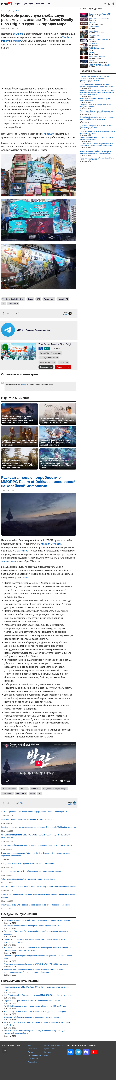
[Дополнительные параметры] (75, 313)
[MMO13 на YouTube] (94, 1052)
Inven (25, 577)
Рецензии (40, 4)
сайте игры (23, 550)
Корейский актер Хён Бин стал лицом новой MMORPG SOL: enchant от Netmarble (38, 995)
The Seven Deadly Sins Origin (13, 299)
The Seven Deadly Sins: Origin (55, 344)
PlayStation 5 (13, 303)
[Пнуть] (11, 313)
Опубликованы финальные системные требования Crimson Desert (32, 1001)
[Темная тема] (109, 3)
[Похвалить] (3, 313)
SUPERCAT (35, 789)
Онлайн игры (32, 1049)
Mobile (32, 793)
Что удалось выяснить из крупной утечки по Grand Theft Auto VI (27, 863)
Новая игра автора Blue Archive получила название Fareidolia (95, 99)
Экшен (30, 299)
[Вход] (112, 3)
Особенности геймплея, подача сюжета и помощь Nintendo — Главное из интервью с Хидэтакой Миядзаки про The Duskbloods (17, 419)
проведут (49, 133)
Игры (17, 4)
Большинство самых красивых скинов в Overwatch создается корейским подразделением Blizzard (94, 78)
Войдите (24, 384)
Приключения (49, 299)
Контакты (47, 1052)
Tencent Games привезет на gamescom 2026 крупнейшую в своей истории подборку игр (96, 144)
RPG (38, 299)
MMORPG (23, 789)
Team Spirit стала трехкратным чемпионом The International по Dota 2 (97, 132)
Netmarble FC (63, 299)
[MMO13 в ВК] (70, 1052)
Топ (48, 4)
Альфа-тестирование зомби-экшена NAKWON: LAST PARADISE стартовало (36, 964)
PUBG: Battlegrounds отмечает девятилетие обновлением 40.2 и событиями (36, 1006)
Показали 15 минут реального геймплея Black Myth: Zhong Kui (27, 819)
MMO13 (30, 1045)
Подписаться (63, 367)
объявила (18, 33)
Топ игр (30, 1052)
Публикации (28, 4)
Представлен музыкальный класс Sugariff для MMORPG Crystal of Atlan (97, 159)
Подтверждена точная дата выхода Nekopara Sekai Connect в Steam (97, 126)
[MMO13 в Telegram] (78, 1052)
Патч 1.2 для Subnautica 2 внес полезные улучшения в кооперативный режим (34, 812)
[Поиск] (105, 3)
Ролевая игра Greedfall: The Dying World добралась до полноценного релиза (36, 1011)
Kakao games (7, 793)
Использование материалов (54, 1045)
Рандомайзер (32, 1062)
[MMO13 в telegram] (29, 336)
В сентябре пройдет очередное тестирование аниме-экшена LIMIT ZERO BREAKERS (37, 845)
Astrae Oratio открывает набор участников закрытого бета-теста (27, 879)
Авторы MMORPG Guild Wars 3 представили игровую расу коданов (96, 138)
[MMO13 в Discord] (86, 1052)
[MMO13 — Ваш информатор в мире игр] (6, 3)
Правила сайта (49, 1049)
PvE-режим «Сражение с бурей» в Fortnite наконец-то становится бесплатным (37, 920)
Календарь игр (33, 1059)
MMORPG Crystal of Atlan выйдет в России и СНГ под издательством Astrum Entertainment (55, 443)
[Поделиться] (17, 313)
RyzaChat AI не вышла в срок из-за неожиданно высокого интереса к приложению (35, 905)
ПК (40, 793)
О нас (46, 1055)
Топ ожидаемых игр (34, 1055)
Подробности (21, 793)
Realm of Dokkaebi (51, 543)
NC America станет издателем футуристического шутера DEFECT (31, 926)
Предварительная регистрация (54, 789)
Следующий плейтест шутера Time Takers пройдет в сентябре (95, 106)
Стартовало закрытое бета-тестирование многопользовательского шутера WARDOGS (96, 85)
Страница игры (46, 367)
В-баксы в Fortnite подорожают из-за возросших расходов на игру (31, 1017)
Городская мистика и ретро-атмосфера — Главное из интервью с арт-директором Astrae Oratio (57, 420)
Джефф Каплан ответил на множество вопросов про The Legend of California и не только (19, 443)
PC (3, 303)
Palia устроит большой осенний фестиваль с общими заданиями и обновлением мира (96, 112)
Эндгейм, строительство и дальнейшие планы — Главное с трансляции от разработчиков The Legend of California (17, 464)
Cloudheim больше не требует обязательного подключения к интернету (31, 871)
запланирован (9, 561)
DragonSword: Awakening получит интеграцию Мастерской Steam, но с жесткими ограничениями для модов (97, 119)
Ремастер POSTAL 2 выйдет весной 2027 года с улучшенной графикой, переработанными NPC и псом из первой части (97, 92)
